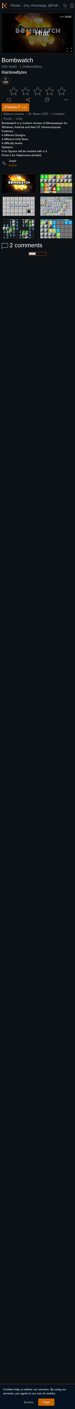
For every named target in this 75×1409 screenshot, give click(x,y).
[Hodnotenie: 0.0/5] (37, 91)
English (13, 165)
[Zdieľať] (28, 100)
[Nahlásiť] (66, 100)
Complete (58, 113)
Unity (19, 118)
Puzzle (7, 118)
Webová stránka (13, 113)
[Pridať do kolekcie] (47, 100)
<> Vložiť (66, 16)
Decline (28, 1402)
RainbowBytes (14, 72)
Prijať (46, 1402)
